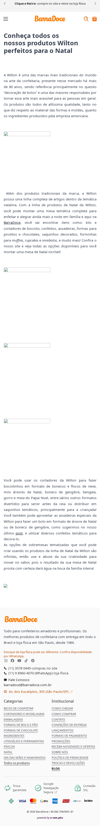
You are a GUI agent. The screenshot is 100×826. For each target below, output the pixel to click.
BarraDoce (12, 222)
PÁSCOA (9, 746)
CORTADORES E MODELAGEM (24, 714)
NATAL (8, 752)
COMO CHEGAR (62, 708)
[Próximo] (94, 3)
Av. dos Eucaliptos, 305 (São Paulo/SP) (38, 691)
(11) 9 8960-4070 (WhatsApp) (30, 673)
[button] (94, 19)
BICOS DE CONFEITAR (18, 708)
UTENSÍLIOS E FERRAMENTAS (24, 741)
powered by (50, 817)
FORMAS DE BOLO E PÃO (21, 725)
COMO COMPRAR (64, 714)
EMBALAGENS (13, 719)
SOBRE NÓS (60, 752)
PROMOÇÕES (61, 741)
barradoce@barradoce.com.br (28, 684)
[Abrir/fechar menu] (6, 19)
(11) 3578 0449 (19, 668)
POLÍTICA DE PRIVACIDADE (70, 757)
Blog (56, 768)
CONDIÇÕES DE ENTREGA (69, 725)
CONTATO (58, 719)
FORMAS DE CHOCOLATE (21, 730)
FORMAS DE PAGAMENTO (69, 736)
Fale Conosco (18, 679)
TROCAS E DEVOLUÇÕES (68, 763)
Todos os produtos (17, 763)
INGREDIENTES (14, 736)
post (19, 533)
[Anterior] (5, 3)
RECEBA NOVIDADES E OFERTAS (73, 746)
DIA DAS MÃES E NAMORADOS (25, 757)
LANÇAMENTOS (62, 730)
